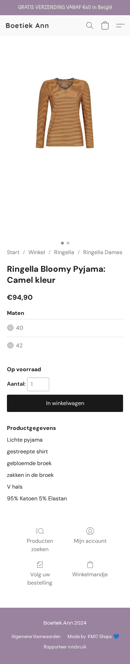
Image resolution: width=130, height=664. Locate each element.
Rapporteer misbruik (65, 646)
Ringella (64, 252)
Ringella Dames (102, 252)
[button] (27, 25)
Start (13, 252)
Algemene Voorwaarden (36, 636)
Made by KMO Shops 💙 (93, 636)
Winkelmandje (90, 574)
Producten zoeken (40, 545)
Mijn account (90, 541)
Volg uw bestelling (39, 578)
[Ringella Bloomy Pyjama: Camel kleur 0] (65, 150)
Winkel (36, 252)
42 (19, 345)
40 (19, 327)
